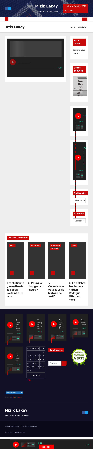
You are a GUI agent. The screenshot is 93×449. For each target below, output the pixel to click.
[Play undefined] (13, 62)
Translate (19, 397)
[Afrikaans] (4, 386)
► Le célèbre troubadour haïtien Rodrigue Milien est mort (77, 291)
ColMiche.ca (20, 432)
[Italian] (7, 390)
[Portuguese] (10, 390)
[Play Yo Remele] (54, 324)
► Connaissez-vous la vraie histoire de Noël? (56, 289)
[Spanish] (17, 390)
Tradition (54, 249)
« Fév (29, 380)
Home (72, 27)
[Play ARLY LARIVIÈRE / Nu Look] (76, 322)
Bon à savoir (35, 245)
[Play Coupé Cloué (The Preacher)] (78, 116)
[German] (20, 386)
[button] (79, 19)
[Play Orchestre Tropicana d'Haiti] (10, 356)
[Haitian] (4, 390)
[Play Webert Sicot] (78, 158)
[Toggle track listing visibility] (59, 73)
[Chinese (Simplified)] (10, 386)
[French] (17, 386)
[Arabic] (7, 386)
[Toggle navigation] (11, 19)
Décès (12, 245)
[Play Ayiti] (16, 445)
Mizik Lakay (46, 6)
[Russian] (14, 390)
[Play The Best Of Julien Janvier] (32, 324)
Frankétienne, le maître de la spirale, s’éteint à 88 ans (15, 289)
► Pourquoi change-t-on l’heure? (36, 286)
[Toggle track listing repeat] (22, 73)
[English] (14, 386)
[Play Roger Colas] (10, 325)
